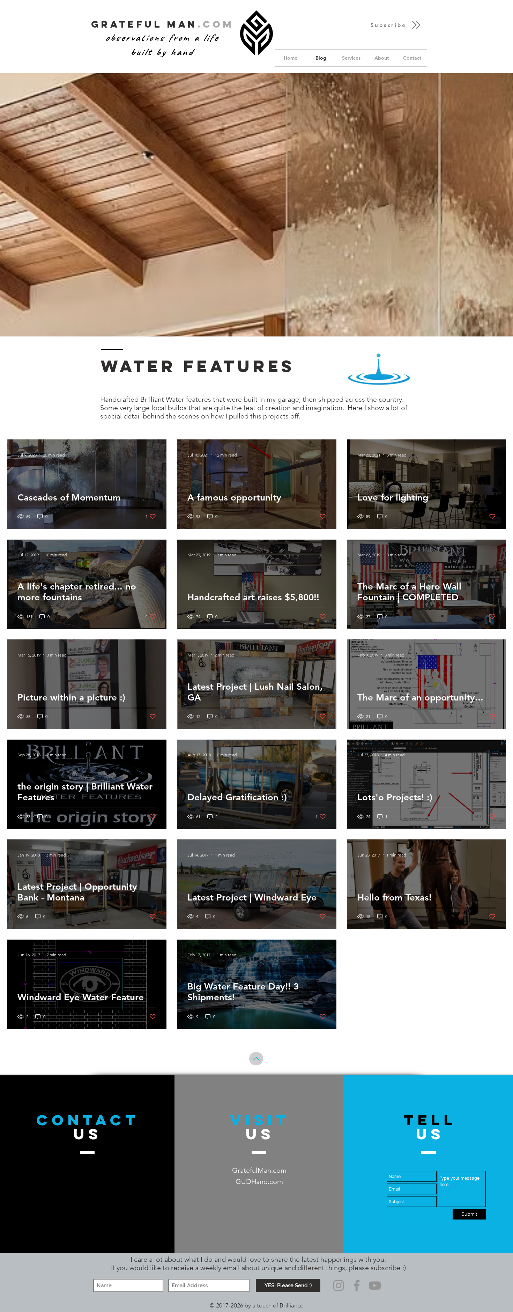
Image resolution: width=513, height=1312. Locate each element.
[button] (396, 25)
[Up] (256, 1058)
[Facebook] (356, 1285)
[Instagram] (338, 1285)
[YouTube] (374, 1285)
